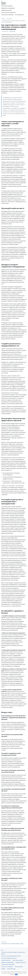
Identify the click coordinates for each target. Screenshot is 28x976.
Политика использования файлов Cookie (11, 956)
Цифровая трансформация (8, 8)
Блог (2, 950)
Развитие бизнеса (11, 968)
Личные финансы (19, 14)
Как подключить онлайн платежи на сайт (12, 942)
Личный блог (9, 18)
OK (16, 974)
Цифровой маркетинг (6, 10)
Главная (3, 18)
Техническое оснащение (7, 14)
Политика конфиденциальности (9, 958)
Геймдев (3, 968)
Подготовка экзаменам (7, 6)
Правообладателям (5, 960)
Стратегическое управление (8, 12)
